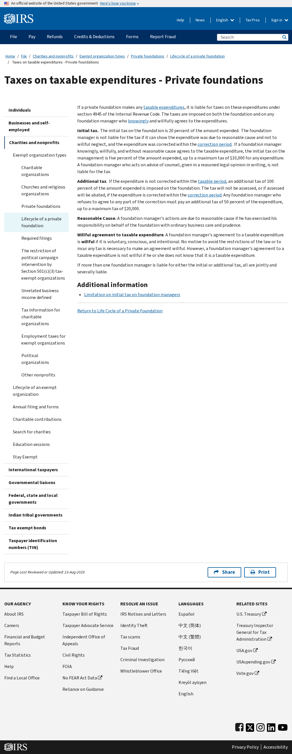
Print (264, 572)
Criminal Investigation (142, 660)
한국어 (185, 648)
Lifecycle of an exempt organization (35, 390)
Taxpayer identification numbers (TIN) (33, 544)
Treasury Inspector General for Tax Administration (254, 632)
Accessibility (275, 747)
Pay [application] (32, 37)
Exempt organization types (102, 56)
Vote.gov (245, 673)
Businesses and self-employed (29, 126)
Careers (11, 625)
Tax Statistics (17, 655)
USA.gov (244, 650)
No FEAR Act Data (79, 678)
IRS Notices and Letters (143, 614)
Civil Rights (73, 655)
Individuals (20, 110)
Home (10, 56)
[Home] (18, 16)
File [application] (13, 37)
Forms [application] (132, 37)
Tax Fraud (129, 648)
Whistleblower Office (141, 671)
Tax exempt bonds (27, 528)
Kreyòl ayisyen (192, 682)
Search (284, 37)
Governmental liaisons (32, 482)
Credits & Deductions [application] (94, 37)
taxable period (212, 181)
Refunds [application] (55, 37)
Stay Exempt (25, 457)
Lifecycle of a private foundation (197, 56)
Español (186, 614)
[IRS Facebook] (239, 726)
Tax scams (130, 637)
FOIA (67, 666)
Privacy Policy (245, 747)
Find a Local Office (22, 678)
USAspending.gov (253, 662)
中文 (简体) (190, 625)
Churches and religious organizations (43, 190)
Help (180, 20)
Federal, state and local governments (33, 498)
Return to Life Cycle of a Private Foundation (120, 311)
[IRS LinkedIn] (271, 726)
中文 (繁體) (190, 637)
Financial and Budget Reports (24, 640)
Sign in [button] (277, 20)
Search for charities (32, 432)
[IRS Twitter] (250, 726)
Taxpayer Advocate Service (87, 625)
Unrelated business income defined (40, 294)
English (222, 20)
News (200, 20)
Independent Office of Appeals (83, 640)
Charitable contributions (37, 419)
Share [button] (228, 572)
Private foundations (147, 56)
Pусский (187, 660)
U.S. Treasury (248, 614)
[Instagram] (260, 726)
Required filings (36, 238)
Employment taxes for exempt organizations (43, 339)
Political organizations (35, 359)
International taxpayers (33, 470)
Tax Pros (253, 20)
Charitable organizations (35, 171)
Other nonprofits (38, 375)
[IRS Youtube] (283, 726)
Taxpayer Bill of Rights (84, 614)
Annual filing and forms (36, 407)
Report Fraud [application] (163, 37)
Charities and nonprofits (53, 56)
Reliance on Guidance (83, 689)
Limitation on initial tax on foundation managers (132, 295)
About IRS (14, 614)
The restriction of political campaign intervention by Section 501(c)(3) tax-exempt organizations (43, 264)
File (24, 56)
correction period (215, 144)
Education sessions (31, 444)
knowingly (138, 121)
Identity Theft (134, 625)
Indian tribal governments (35, 515)
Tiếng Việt (188, 671)
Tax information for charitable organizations (40, 317)
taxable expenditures (163, 107)
